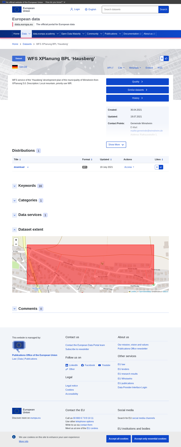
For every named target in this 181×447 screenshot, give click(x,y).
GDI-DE (23, 67)
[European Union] (37, 411)
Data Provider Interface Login (132, 387)
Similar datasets (136, 90)
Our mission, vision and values (133, 344)
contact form (86, 425)
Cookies (69, 390)
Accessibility (71, 394)
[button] (55, 2)
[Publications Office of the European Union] (37, 345)
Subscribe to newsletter (77, 349)
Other (72, 369)
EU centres (92, 428)
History (135, 98)
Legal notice (71, 385)
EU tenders (123, 369)
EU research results (128, 374)
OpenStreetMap (145, 291)
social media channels (143, 418)
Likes (158, 159)
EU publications (126, 383)
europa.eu (35, 418)
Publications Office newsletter (132, 348)
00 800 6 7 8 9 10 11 (83, 418)
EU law (121, 364)
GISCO (165, 291)
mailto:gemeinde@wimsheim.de (147, 131)
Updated (104, 159)
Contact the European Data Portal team (85, 345)
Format (86, 159)
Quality (135, 81)
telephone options (85, 421)
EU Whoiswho (125, 378)
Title (16, 159)
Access (128, 167)
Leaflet (133, 291)
